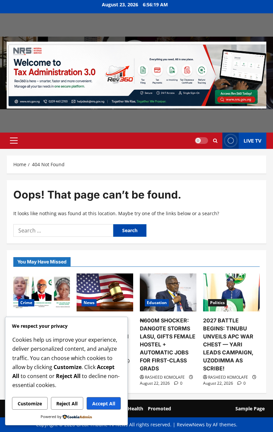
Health (135, 408)
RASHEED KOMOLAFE (165, 377)
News (89, 302)
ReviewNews (191, 424)
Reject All (67, 403)
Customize (30, 403)
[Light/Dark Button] (201, 140)
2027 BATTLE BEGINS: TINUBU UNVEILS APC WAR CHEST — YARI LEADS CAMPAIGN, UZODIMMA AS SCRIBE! (228, 344)
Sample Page (250, 408)
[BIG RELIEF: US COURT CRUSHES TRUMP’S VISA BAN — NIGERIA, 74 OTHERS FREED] (105, 292)
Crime (26, 302)
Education (157, 302)
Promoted (159, 408)
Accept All (103, 403)
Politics (217, 302)
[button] (14, 141)
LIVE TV (252, 141)
